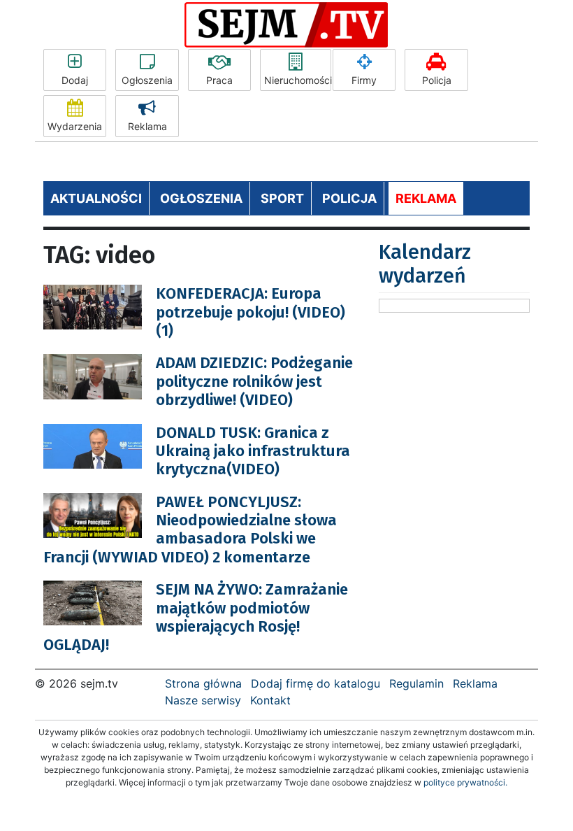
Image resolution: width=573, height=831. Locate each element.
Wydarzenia (75, 126)
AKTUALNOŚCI (96, 198)
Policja (436, 80)
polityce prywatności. (465, 782)
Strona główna (203, 683)
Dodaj (74, 80)
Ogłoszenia (147, 80)
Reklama (147, 126)
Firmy (364, 80)
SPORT (282, 198)
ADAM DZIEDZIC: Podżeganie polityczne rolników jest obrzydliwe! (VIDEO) (254, 381)
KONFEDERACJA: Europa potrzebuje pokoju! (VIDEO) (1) (250, 312)
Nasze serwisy (203, 700)
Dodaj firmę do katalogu (315, 683)
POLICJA (349, 198)
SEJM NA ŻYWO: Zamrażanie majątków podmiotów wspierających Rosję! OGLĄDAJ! (195, 617)
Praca (219, 80)
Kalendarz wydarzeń (425, 264)
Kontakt (270, 700)
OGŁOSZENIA (201, 198)
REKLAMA (426, 198)
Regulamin (416, 683)
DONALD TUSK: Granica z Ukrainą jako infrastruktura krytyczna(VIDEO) (253, 451)
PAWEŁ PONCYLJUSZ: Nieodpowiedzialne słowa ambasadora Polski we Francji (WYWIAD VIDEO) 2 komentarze (190, 529)
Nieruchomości (297, 80)
